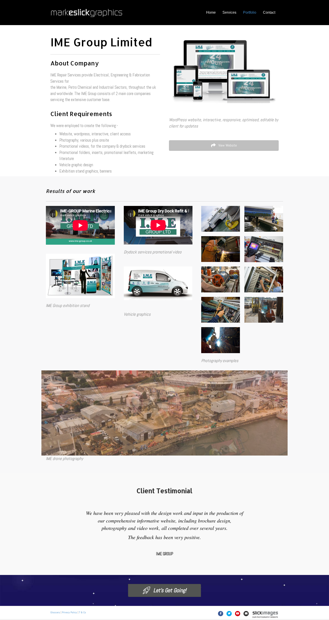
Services (229, 12)
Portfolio (249, 12)
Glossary (55, 612)
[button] (224, 145)
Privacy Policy (69, 612)
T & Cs (82, 612)
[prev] (52, 419)
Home (211, 12)
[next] (276, 419)
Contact (269, 12)
